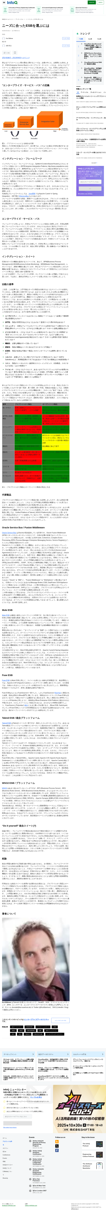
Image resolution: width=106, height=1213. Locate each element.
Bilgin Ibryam (80, 112)
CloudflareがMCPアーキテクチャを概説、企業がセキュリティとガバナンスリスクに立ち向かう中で (53, 1077)
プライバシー (75, 1209)
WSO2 (4, 788)
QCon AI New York (39, 1185)
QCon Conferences (6, 1153)
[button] (90, 188)
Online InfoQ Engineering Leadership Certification (37, 1161)
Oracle (27, 1034)
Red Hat (58, 693)
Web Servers (30, 1030)
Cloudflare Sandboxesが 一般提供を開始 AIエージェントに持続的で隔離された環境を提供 (93, 46)
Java (54, 1026)
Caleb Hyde (80, 158)
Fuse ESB (6, 680)
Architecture (38, 1034)
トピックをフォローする (60, 1020)
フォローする (66, 38)
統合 (26, 705)
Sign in (100, 2)
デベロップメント (10, 1054)
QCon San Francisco (36, 1179)
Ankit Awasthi (80, 101)
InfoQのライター (8, 1165)
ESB (40, 1030)
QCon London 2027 (39, 1190)
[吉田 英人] (3, 45)
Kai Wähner (9, 38)
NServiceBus (24, 196)
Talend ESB (6, 723)
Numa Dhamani (80, 145)
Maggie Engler (91, 145)
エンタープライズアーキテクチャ (36, 1019)
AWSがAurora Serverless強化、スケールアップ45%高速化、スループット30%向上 (93, 55)
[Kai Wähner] (3, 38)
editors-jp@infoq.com (31, 1205)
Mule (21, 1030)
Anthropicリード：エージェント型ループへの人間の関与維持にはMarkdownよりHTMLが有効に (18, 1069)
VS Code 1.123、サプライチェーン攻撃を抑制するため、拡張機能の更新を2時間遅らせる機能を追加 (18, 1060)
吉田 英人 (9, 45)
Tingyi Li (100, 145)
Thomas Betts (81, 123)
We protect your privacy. (85, 193)
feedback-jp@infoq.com (9, 1205)
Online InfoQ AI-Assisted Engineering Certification (38, 1171)
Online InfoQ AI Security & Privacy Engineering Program (39, 1143)
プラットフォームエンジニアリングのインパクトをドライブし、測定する (88, 1060)
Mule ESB (6, 615)
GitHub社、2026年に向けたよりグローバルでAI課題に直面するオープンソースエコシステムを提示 (18, 1077)
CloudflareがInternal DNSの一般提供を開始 (93, 63)
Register (91, 2)
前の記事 (94, 163)
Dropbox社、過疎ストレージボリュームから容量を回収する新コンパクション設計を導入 (93, 80)
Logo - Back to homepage (12, 2)
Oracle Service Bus (9, 533)
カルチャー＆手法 (79, 1054)
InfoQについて (7, 1168)
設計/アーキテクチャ (17, 1026)
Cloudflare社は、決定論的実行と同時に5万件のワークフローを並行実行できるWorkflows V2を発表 (93, 70)
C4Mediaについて (7, 1173)
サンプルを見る (36, 1097)
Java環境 (32, 194)
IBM (20, 1034)
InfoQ (78, 134)
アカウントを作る (7, 1143)
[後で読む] (14, 53)
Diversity (5, 1178)
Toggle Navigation (4, 2)
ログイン (5, 1148)
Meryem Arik (92, 143)
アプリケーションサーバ (43, 1026)
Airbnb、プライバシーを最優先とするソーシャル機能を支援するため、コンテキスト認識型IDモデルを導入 (53, 1069)
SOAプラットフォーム (51, 1030)
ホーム (5, 1138)
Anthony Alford (81, 143)
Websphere (29, 1026)
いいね (7, 52)
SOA (13, 1034)
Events (5, 1158)
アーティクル (19, 19)
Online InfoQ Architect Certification (37, 1152)
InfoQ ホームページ (7, 19)
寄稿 (4, 1161)
